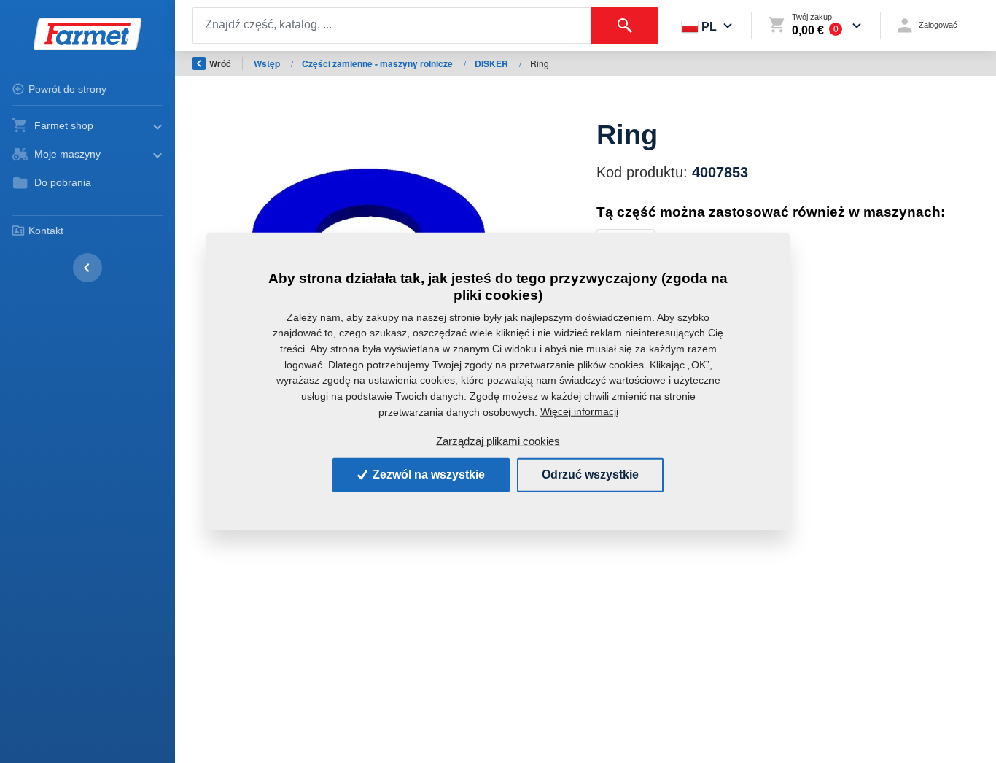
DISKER (492, 63)
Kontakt (45, 230)
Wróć (220, 63)
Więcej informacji (579, 411)
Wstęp (268, 63)
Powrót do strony (67, 89)
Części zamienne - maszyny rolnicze (378, 63)
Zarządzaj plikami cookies (498, 441)
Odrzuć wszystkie (590, 474)
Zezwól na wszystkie (427, 474)
